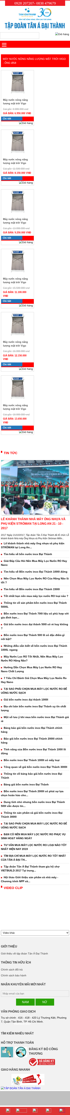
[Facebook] (35, 1111)
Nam (25, 1002)
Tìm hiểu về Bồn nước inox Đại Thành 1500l (32, 589)
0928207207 (22, 1023)
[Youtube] (62, 1111)
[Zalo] (21, 1111)
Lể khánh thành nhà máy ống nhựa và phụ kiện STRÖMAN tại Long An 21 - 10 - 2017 (33, 524)
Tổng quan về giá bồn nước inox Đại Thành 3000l (35, 766)
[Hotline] (8, 1111)
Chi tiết (7, 118)
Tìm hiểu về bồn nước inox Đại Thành (28, 554)
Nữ (44, 1002)
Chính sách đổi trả (12, 969)
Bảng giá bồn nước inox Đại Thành (26, 784)
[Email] (48, 1111)
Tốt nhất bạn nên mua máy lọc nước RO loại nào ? (36, 595)
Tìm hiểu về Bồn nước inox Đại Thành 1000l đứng (35, 571)
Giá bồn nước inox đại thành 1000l (26, 699)
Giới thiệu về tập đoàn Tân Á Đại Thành (24, 953)
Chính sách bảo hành (13, 975)
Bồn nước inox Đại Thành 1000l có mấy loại (32, 760)
